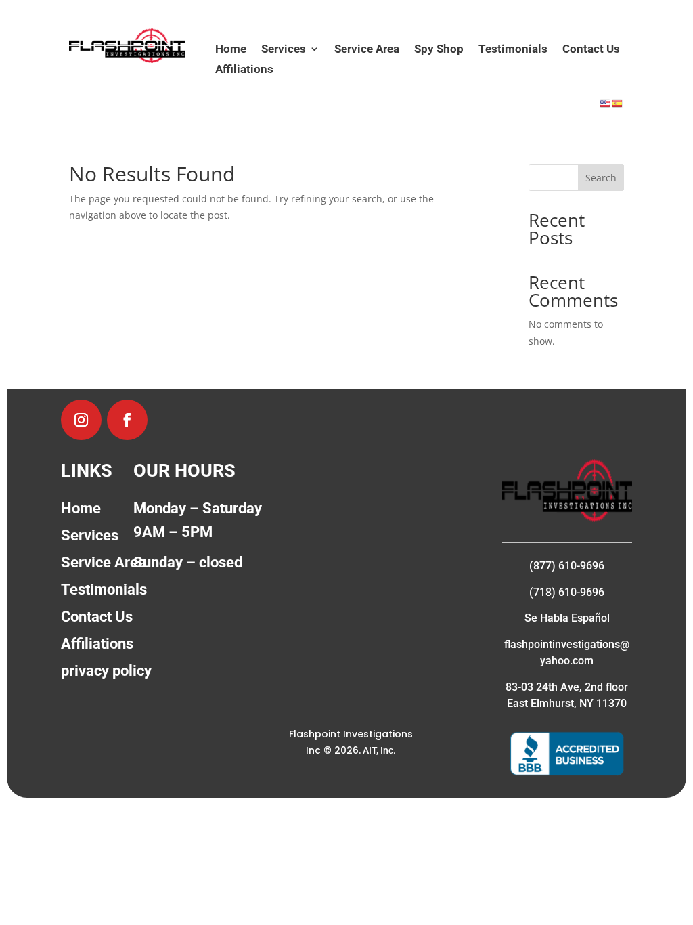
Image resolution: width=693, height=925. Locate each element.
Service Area (366, 50)
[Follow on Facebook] (127, 420)
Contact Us (591, 50)
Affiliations (244, 70)
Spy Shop (439, 50)
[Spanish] (618, 102)
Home (230, 50)
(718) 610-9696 (566, 592)
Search (601, 177)
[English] (606, 102)
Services (283, 50)
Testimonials (512, 50)
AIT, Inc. (378, 750)
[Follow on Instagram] (81, 420)
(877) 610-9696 (566, 565)
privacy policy (106, 670)
